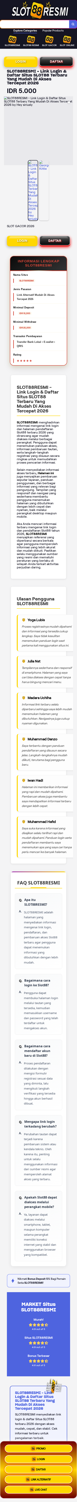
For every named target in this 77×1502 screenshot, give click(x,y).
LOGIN (21, 61)
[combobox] (34, 24)
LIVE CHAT (41, 1490)
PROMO (41, 1447)
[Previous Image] (7, 131)
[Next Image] (70, 131)
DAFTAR (56, 61)
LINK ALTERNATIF (41, 1480)
